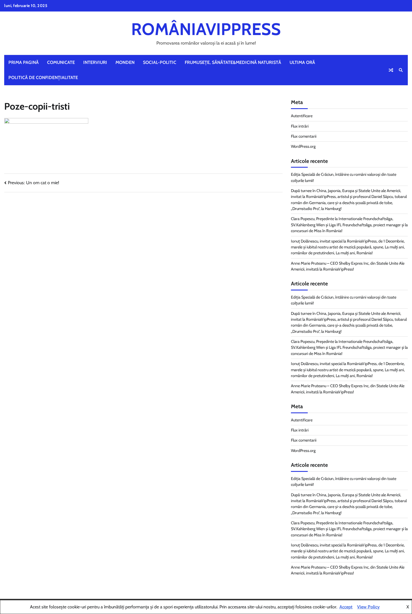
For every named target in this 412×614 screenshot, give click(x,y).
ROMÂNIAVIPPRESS (206, 29)
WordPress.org (303, 146)
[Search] (401, 70)
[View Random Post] (391, 70)
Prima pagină (23, 62)
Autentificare (302, 115)
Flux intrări (300, 126)
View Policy (368, 607)
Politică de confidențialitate (43, 77)
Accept (346, 607)
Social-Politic (159, 62)
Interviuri (95, 62)
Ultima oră (302, 62)
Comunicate (61, 62)
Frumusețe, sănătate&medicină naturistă (233, 62)
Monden (125, 62)
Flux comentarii (303, 136)
